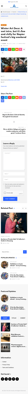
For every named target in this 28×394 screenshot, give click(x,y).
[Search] (26, 6)
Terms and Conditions (8, 367)
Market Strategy (5, 236)
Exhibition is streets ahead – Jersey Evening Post (18, 265)
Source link (4, 86)
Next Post (21, 127)
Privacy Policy (6, 364)
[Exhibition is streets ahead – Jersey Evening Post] (4, 265)
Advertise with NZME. (14, 80)
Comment (22, 318)
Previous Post (8, 112)
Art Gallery (13, 261)
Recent (5, 318)
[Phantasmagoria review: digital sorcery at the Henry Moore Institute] (5, 347)
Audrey (4, 43)
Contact (4, 361)
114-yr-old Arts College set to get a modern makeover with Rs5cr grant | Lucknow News (14, 131)
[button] (23, 208)
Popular (14, 318)
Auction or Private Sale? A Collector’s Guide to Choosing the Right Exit (19, 326)
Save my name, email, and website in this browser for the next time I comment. (14, 186)
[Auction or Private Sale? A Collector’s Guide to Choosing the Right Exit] (5, 327)
